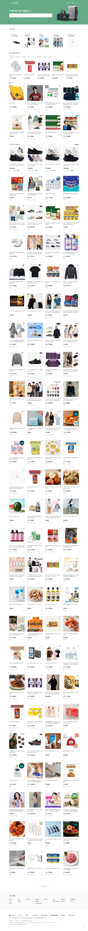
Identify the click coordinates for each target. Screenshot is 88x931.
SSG (34, 56)
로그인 (68, 3)
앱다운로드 (13, 915)
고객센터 (26, 915)
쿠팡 (55, 56)
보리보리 (63, 901)
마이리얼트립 (72, 899)
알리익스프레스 (56, 901)
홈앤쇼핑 (37, 901)
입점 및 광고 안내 (71, 915)
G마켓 (50, 56)
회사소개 (20, 915)
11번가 (11, 56)
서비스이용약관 (34, 915)
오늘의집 (45, 56)
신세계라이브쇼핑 (38, 903)
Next (79, 40)
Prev (9, 40)
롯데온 (29, 56)
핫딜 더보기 (43, 886)
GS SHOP (17, 56)
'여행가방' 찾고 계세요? (19, 11)
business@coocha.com (51, 922)
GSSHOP (37, 899)
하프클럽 (39, 56)
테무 (53, 899)
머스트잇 (28, 899)
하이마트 (45, 899)
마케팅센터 (63, 915)
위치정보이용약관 (44, 915)
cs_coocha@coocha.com (36, 922)
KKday (71, 901)
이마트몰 (23, 56)
